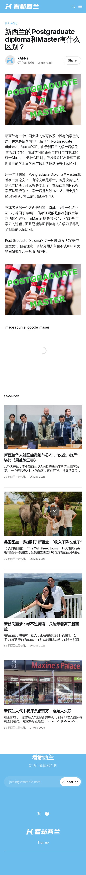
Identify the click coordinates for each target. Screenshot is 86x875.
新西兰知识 (11, 23)
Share (72, 60)
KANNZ (22, 58)
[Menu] (80, 6)
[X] (39, 814)
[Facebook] (47, 814)
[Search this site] (73, 6)
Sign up (43, 842)
